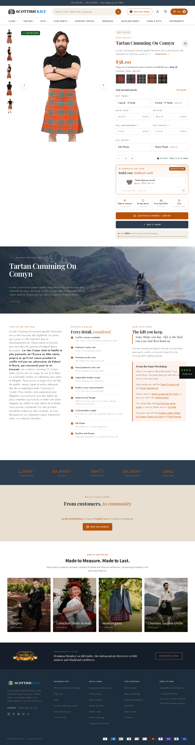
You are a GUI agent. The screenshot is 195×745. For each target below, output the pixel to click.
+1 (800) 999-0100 (168, 693)
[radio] (120, 79)
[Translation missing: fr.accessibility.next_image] (103, 85)
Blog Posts (58, 693)
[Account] (157, 11)
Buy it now (154, 224)
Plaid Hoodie (174, 416)
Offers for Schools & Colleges (67, 687)
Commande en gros (62, 711)
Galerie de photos (97, 705)
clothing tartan (162, 397)
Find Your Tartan (142, 11)
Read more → (162, 54)
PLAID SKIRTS (60, 21)
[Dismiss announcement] (191, 3)
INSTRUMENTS (177, 21)
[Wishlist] (165, 11)
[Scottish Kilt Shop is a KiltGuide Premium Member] (25, 656)
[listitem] (10, 36)
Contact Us (129, 717)
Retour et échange (132, 693)
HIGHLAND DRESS (130, 21)
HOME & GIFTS (154, 21)
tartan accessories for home (165, 393)
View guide (181, 90)
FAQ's (56, 699)
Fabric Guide (130, 711)
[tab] (60, 138)
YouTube (172, 407)
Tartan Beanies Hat (149, 388)
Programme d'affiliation (99, 723)
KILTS (43, 21)
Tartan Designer (96, 699)
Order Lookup (95, 693)
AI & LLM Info (60, 717)
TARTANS (28, 21)
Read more (14, 301)
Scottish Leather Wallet (169, 412)
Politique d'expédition (133, 699)
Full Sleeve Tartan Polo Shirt (149, 416)
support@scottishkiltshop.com (172, 687)
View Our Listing (168, 656)
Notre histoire (130, 687)
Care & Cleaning (96, 717)
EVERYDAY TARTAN (84, 21)
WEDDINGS (107, 21)
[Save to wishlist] (185, 44)
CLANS (12, 21)
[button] (187, 372)
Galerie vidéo (95, 711)
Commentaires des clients (100, 687)
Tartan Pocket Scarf (169, 384)
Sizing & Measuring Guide (65, 705)
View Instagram (99, 526)
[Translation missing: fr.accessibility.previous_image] (24, 85)
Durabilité (128, 705)
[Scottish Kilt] (27, 12)
